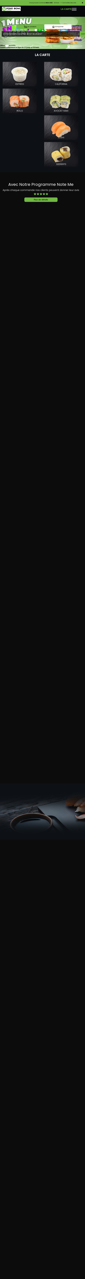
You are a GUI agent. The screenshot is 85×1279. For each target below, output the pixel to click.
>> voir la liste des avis (68, 3)
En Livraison (31, 27)
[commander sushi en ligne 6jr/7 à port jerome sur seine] (7, 46)
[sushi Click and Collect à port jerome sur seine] (50, 46)
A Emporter (59, 27)
